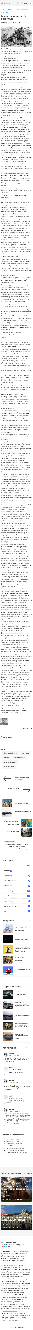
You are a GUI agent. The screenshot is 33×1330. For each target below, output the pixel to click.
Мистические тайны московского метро (13, 832)
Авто (5, 911)
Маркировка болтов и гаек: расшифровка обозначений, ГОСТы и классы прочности (21, 1026)
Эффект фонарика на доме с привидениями (21, 938)
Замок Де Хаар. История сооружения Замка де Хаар (15, 1189)
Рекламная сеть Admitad (14, 1144)
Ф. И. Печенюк (9, 767)
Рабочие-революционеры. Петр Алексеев (22, 778)
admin (8, 1196)
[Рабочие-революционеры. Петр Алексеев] (8, 778)
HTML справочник (9, 881)
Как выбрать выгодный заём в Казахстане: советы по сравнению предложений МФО (22, 928)
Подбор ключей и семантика (15, 1150)
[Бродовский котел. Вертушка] (26, 789)
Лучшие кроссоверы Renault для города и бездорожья (21, 994)
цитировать (8, 1061)
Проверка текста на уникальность (17, 1153)
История (7, 871)
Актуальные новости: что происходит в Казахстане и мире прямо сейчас (11, 823)
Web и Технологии (10, 896)
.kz (5, 3)
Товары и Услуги (9, 891)
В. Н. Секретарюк (10, 762)
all (27, 1048)
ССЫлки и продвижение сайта (15, 1148)
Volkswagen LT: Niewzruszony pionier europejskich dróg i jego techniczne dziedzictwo (22, 1005)
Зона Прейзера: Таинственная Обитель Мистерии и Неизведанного (22, 960)
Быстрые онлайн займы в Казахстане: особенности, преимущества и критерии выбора (22, 949)
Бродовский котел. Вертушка (13, 789)
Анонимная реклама (12, 1139)
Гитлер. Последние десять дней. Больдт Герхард (22, 802)
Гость (25, 3)
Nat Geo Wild (8, 886)
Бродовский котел (10, 753)
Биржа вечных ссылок (13, 1141)
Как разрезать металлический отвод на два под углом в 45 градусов (22, 1036)
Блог (5, 866)
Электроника (8, 876)
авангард (25, 753)
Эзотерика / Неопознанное (12, 906)
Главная (3, 10)
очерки (6, 757)
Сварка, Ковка (8, 901)
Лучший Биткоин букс (13, 1146)
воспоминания (19, 757)
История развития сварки (22, 1015)
